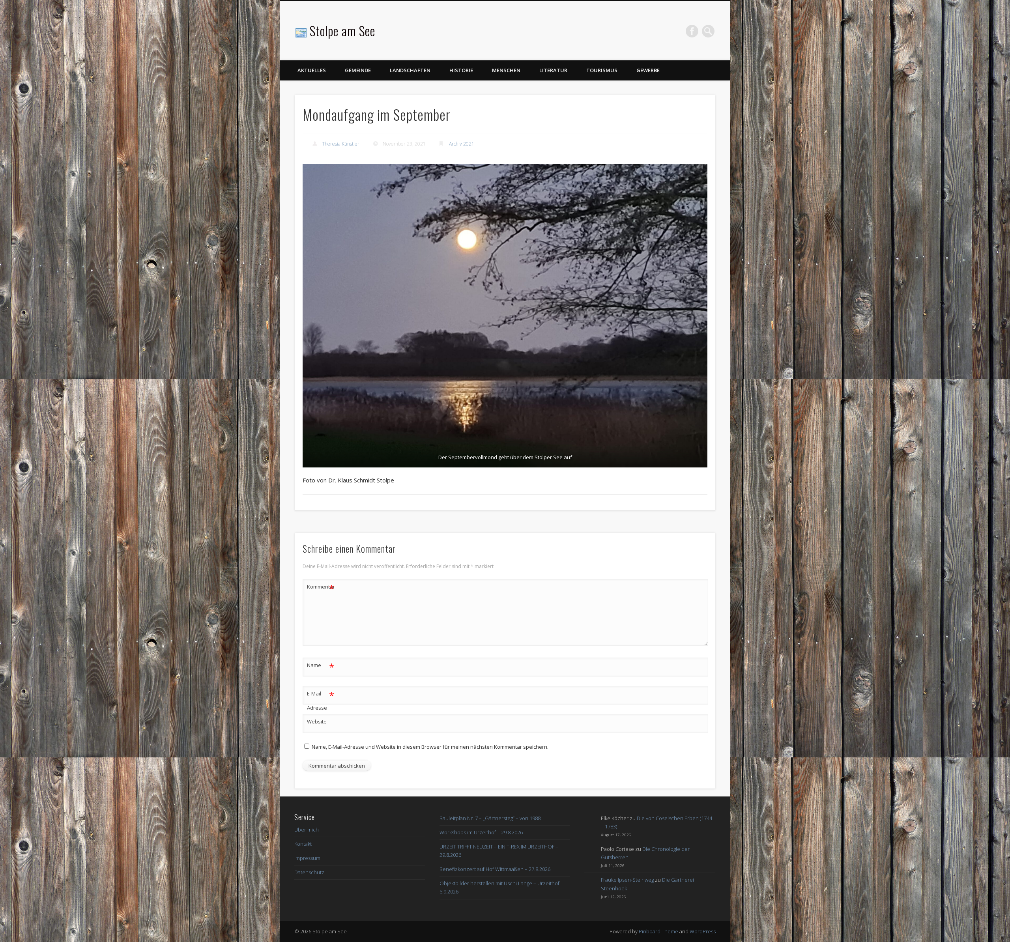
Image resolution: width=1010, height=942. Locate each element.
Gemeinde (358, 70)
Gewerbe (648, 70)
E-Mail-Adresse (320, 700)
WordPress (703, 931)
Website (317, 721)
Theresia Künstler (340, 143)
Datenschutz (309, 872)
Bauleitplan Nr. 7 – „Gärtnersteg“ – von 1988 (490, 818)
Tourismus (601, 70)
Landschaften (410, 70)
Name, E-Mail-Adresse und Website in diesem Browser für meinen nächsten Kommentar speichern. (430, 746)
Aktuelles (311, 70)
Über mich (306, 829)
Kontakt (303, 843)
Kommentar (321, 588)
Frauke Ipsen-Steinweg (627, 879)
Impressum (307, 858)
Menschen (506, 70)
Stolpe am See (342, 30)
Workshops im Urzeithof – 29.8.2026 (481, 832)
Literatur (553, 70)
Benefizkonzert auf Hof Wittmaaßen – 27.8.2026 (495, 869)
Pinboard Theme (658, 931)
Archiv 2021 (461, 143)
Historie (461, 70)
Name (320, 666)
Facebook (692, 31)
